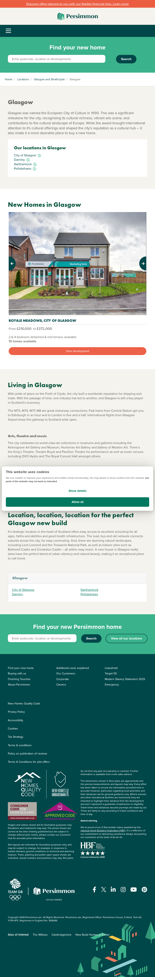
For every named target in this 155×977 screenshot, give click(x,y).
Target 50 (111, 673)
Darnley (17, 594)
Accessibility (15, 720)
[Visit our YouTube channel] (133, 889)
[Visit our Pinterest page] (144, 889)
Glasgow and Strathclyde (49, 79)
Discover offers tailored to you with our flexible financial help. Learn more (77, 4)
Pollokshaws (89, 594)
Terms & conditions (20, 745)
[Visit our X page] (103, 889)
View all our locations (126, 638)
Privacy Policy (16, 712)
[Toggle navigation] (8, 31)
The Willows (40, 935)
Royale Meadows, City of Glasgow (42, 320)
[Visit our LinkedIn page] (113, 889)
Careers (61, 684)
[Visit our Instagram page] (123, 889)
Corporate (62, 679)
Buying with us (17, 673)
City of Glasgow (23, 589)
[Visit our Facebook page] (94, 889)
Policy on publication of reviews (27, 753)
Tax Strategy (15, 737)
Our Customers (65, 673)
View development (77, 351)
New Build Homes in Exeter (92, 935)
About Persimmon (19, 684)
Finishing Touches (19, 679)
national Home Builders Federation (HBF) (103, 830)
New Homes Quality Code (24, 703)
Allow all (78, 502)
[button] (19, 263)
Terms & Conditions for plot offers (29, 762)
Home (8, 79)
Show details (77, 491)
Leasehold (111, 668)
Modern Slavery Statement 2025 (125, 679)
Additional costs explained (72, 668)
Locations (23, 79)
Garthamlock (89, 589)
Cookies (13, 728)
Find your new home (21, 668)
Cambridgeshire (61, 935)
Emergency (112, 684)
